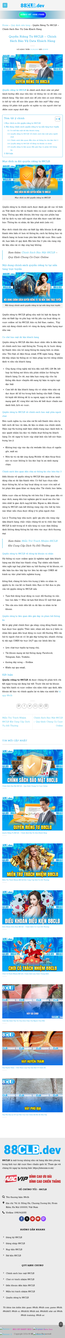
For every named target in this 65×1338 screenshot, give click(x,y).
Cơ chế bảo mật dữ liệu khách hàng (24, 130)
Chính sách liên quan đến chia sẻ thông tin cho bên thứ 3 (34, 140)
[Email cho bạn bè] (35, 706)
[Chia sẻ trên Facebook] (24, 706)
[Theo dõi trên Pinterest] (32, 1218)
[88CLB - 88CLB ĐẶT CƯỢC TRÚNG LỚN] (32, 5)
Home (5, 25)
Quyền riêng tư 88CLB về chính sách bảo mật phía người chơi (34, 135)
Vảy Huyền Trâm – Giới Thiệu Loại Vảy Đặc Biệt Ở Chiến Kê (24, 1068)
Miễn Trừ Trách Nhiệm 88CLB (39, 541)
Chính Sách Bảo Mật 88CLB (38, 252)
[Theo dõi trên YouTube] (38, 1218)
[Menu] (5, 5)
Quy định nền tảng (20, 25)
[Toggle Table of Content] (56, 118)
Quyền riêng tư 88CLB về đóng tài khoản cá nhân (31, 143)
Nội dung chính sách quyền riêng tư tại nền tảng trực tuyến (32, 127)
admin (45, 50)
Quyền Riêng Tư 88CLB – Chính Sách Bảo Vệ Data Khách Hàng (24, 833)
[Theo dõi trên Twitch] (43, 1218)
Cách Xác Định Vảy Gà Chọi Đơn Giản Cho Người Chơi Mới (23, 1021)
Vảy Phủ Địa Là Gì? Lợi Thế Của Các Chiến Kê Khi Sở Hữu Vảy (24, 1115)
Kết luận (9, 153)
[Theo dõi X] (26, 1218)
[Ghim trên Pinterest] (40, 706)
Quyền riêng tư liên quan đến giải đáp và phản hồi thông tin (33, 148)
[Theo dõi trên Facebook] (21, 1218)
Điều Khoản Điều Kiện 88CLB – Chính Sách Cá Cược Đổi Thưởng (25, 927)
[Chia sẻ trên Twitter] (29, 706)
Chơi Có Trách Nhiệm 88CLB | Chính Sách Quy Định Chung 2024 (25, 974)
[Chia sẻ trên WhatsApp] (18, 706)
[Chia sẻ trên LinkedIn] (46, 706)
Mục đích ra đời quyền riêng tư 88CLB (23, 123)
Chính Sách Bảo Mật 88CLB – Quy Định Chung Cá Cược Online (48, 721)
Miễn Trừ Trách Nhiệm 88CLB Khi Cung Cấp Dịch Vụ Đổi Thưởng (16, 721)
